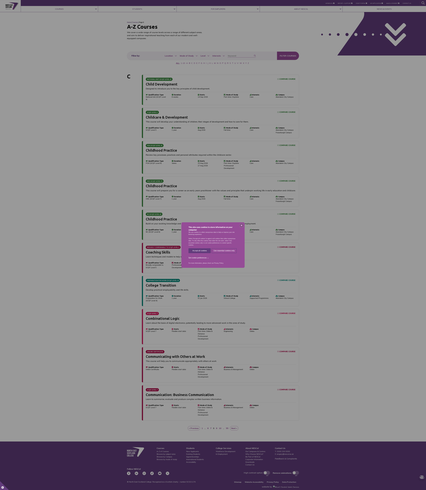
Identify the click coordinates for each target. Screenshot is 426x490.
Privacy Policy (218, 263)
